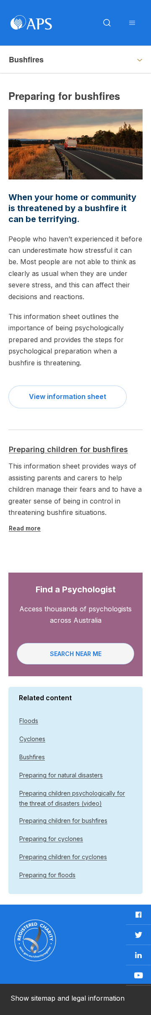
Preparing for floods (47, 874)
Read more (25, 528)
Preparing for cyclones (51, 838)
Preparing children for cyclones (63, 856)
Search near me (76, 653)
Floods (28, 720)
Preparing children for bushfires (68, 449)
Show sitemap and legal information (67, 998)
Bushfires (32, 757)
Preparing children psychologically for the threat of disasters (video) (72, 798)
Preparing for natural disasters (61, 775)
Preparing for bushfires (50, 59)
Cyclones (32, 738)
